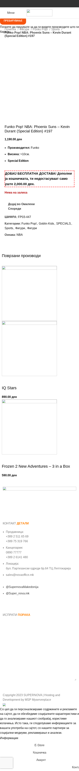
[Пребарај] (76, 13)
